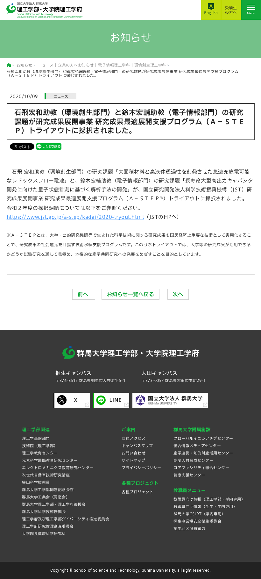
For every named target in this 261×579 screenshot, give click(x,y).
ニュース (46, 65)
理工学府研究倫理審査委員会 (48, 526)
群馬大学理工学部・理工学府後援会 (54, 504)
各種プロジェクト (137, 492)
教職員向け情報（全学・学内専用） (205, 506)
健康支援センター (189, 475)
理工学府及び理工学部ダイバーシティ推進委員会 (65, 519)
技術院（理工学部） (40, 445)
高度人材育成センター (193, 460)
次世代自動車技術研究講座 (46, 475)
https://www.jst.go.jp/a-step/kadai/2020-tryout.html (75, 216)
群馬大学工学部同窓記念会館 (48, 489)
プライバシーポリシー (141, 467)
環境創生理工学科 (150, 65)
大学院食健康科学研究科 (44, 533)
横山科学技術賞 (36, 482)
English (211, 12)
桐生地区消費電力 (189, 528)
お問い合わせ (133, 453)
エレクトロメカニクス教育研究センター (58, 467)
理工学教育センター (40, 453)
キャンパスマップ (137, 445)
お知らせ (24, 65)
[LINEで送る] (48, 146)
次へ (178, 294)
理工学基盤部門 (36, 438)
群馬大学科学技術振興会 (44, 511)
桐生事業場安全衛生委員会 (197, 521)
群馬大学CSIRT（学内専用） (199, 514)
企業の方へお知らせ (76, 65)
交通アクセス (133, 438)
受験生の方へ (231, 10)
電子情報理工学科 (114, 65)
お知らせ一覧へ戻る (130, 294)
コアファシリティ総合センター (201, 467)
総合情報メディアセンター (197, 445)
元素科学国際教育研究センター (50, 460)
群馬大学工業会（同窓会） (46, 497)
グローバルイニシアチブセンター (203, 438)
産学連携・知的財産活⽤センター (203, 453)
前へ (84, 294)
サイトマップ (133, 460)
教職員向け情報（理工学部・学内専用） (209, 499)
